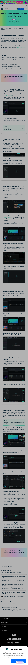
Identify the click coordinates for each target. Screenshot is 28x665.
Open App (18, 661)
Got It (5, 661)
